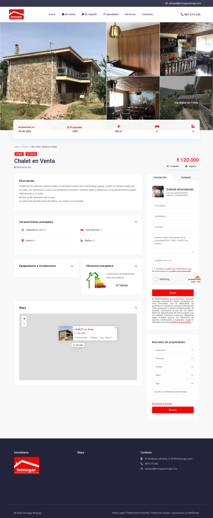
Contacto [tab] (186, 177)
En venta (70, 14)
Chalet (19, 154)
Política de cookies (160, 513)
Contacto (147, 14)
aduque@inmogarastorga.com (184, 3)
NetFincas (194, 513)
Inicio (52, 14)
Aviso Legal (118, 513)
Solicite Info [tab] (160, 177)
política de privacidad (181, 271)
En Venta (31, 154)
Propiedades (111, 14)
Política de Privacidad (137, 513)
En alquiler (90, 14)
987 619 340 (192, 14)
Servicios (130, 14)
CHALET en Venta (84, 329)
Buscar (173, 410)
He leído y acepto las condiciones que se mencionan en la (171, 270)
